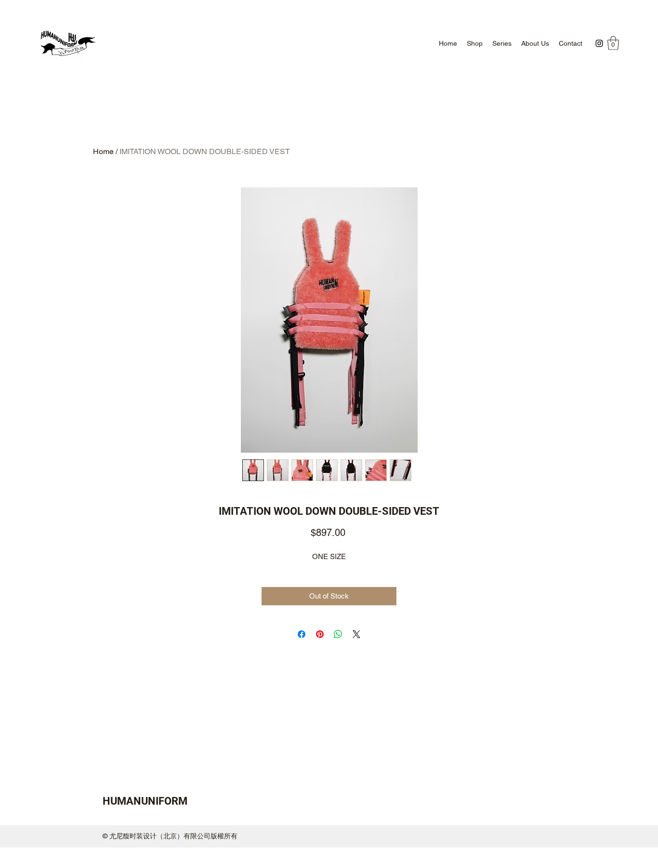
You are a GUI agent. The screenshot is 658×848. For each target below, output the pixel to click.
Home (103, 151)
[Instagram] (599, 43)
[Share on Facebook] (301, 634)
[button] (613, 43)
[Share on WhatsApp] (338, 634)
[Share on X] (356, 634)
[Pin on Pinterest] (320, 634)
